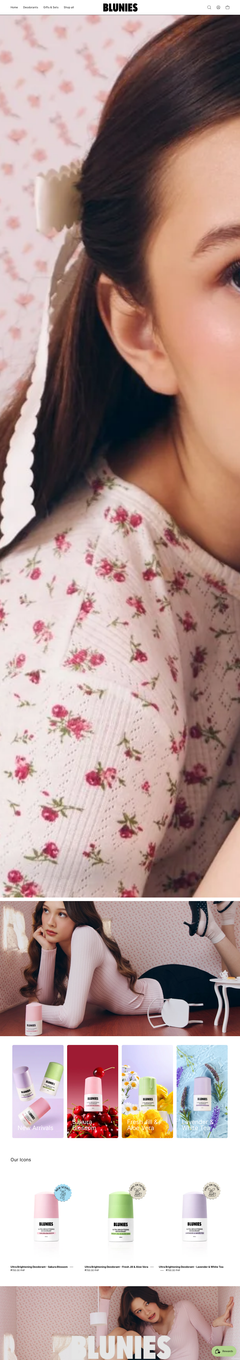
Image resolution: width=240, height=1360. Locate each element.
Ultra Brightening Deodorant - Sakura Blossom (39, 1266)
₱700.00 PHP (18, 1270)
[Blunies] (120, 7)
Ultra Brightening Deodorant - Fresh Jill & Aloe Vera (116, 1266)
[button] (209, 7)
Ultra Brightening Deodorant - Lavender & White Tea (191, 1266)
